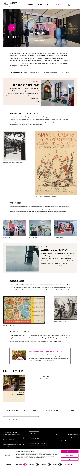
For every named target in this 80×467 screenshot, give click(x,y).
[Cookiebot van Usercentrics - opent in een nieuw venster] (8, 464)
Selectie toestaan (69, 455)
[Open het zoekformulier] (66, 5)
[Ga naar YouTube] (65, 441)
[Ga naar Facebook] (54, 441)
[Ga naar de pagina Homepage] (10, 5)
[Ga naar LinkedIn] (57, 441)
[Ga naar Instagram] (61, 441)
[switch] (37, 464)
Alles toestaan (69, 451)
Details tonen (67, 464)
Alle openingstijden (7, 446)
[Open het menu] (75, 5)
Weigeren (70, 459)
